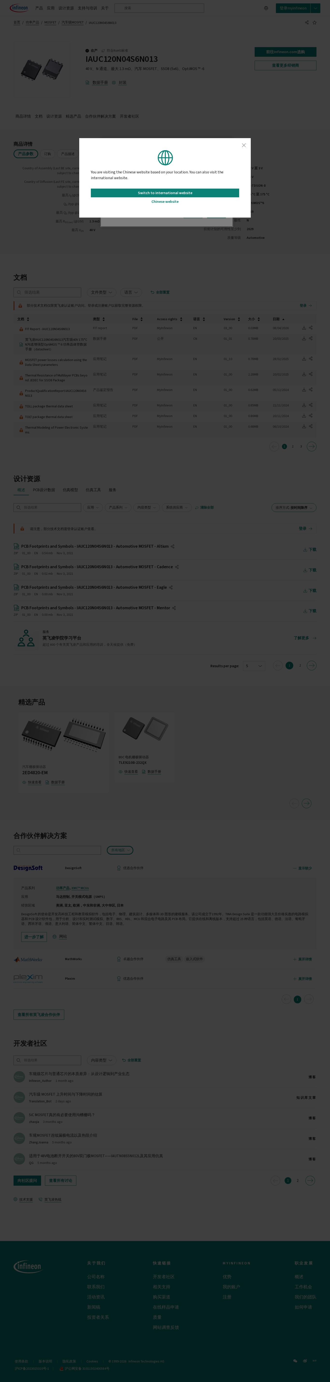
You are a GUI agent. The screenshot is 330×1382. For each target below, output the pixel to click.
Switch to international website (165, 193)
